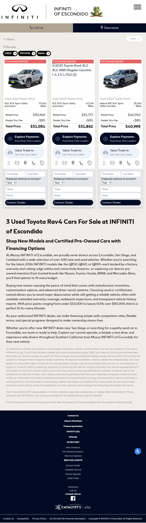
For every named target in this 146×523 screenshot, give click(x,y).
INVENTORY (73, 442)
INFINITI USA (73, 431)
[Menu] (137, 7)
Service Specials (73, 474)
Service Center (73, 465)
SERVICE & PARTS (73, 460)
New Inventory (73, 447)
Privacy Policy (39, 518)
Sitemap (73, 437)
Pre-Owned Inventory (73, 451)
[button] (138, 451)
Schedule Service (73, 469)
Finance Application (73, 426)
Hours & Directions (73, 421)
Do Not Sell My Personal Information (68, 518)
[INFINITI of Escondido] (45, 11)
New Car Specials (73, 455)
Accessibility (23, 518)
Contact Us (73, 415)
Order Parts (73, 478)
